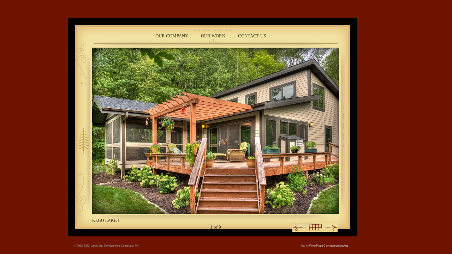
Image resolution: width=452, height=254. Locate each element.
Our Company (171, 35)
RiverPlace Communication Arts (328, 245)
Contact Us (252, 35)
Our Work (213, 35)
